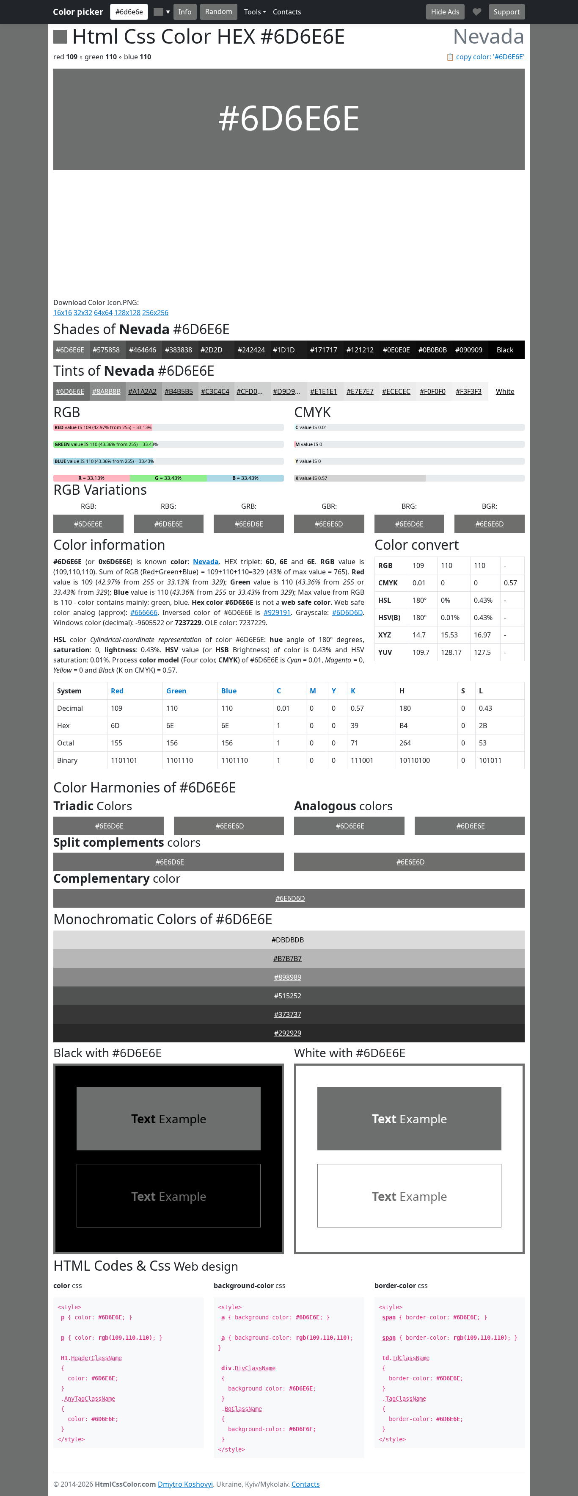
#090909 (468, 350)
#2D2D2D (216, 350)
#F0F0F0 (433, 391)
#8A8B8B (106, 391)
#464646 (142, 350)
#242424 (251, 350)
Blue (229, 690)
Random (218, 11)
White (505, 391)
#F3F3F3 (469, 391)
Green (176, 690)
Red (117, 690)
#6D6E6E (70, 350)
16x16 (62, 312)
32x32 (83, 312)
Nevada (206, 561)
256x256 (155, 312)
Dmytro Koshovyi (185, 1484)
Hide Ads (445, 12)
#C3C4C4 (215, 391)
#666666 (143, 612)
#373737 (287, 1014)
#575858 (106, 350)
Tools (252, 12)
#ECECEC (396, 391)
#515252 (287, 995)
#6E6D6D (290, 898)
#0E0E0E (396, 350)
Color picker (78, 11)
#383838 (178, 350)
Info (185, 12)
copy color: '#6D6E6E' (490, 56)
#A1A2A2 (142, 391)
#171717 (323, 350)
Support (507, 12)
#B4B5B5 (179, 391)
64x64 (103, 312)
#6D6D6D (347, 612)
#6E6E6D (329, 524)
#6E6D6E (249, 524)
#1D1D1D (288, 350)
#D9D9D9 (288, 391)
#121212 (360, 350)
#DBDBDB (288, 940)
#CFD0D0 (251, 391)
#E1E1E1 (323, 391)
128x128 (127, 312)
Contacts (287, 12)
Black (505, 350)
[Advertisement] (289, 234)
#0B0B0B (432, 350)
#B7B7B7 (287, 958)
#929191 (277, 612)
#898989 (287, 977)
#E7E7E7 (360, 391)
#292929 (287, 1033)
